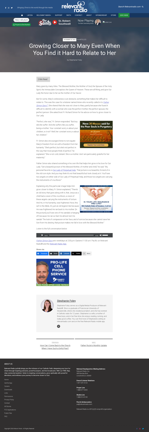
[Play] (42, 235)
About (89, 15)
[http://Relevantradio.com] (58, 326)
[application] (74, 235)
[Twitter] (11, 8)
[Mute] (101, 235)
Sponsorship (101, 15)
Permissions (8, 396)
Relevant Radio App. (58, 244)
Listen (30, 15)
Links (6, 393)
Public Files (8, 413)
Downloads (8, 389)
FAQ (5, 416)
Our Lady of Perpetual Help (64, 170)
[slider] (105, 235)
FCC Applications (10, 410)
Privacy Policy (9, 400)
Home (6, 379)
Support (58, 15)
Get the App (8, 383)
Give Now (124, 15)
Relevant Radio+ (44, 15)
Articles (82, 40)
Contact (78, 15)
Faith (68, 15)
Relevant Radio (18, 428)
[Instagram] (8, 8)
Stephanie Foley (75, 60)
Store (113, 15)
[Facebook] (5, 8)
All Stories (7, 406)
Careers (7, 386)
